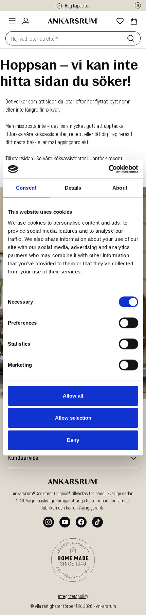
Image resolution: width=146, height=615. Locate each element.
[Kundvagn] (134, 21)
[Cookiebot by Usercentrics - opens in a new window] (108, 169)
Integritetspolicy (73, 596)
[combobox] (65, 38)
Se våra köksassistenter (61, 158)
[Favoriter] (120, 21)
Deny (73, 440)
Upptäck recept (107, 158)
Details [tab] (73, 188)
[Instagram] (48, 522)
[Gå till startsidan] (73, 21)
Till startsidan (19, 158)
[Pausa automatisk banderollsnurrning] (137, 5)
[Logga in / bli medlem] (26, 21)
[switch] (128, 323)
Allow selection (73, 418)
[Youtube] (64, 522)
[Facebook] (81, 522)
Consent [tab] (26, 188)
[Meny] (12, 20)
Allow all (73, 396)
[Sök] (132, 38)
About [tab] (119, 188)
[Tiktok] (97, 522)
